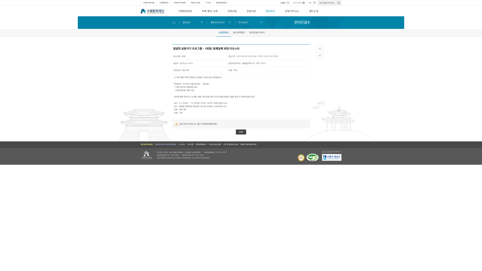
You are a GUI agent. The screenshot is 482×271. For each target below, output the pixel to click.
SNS (310, 3)
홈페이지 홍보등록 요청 (248, 144)
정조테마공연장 (221, 3)
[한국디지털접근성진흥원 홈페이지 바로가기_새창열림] (312, 158)
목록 (241, 132)
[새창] (332, 157)
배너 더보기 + (337, 151)
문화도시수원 (195, 3)
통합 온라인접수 (217, 22)
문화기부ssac (292, 11)
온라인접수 (243, 22)
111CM (208, 3)
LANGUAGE (297, 3)
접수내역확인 (239, 32)
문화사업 (232, 11)
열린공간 (270, 11)
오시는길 (182, 144)
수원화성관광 (185, 11)
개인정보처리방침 (147, 144)
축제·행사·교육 (210, 11)
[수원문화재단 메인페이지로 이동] (152, 11)
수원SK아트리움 (148, 3)
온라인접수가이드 (257, 32)
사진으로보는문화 (215, 144)
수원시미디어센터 (180, 3)
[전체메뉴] (284, 3)
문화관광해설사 (201, 144)
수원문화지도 (164, 3)
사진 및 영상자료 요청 (230, 144)
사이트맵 (190, 144)
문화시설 (251, 11)
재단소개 (313, 11)
